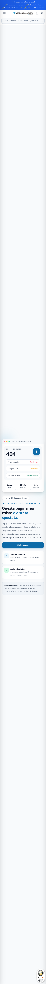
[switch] (40, 980)
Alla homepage (23, 545)
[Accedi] (37, 13)
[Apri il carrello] (42, 13)
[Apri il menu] (4, 13)
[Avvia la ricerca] (41, 20)
